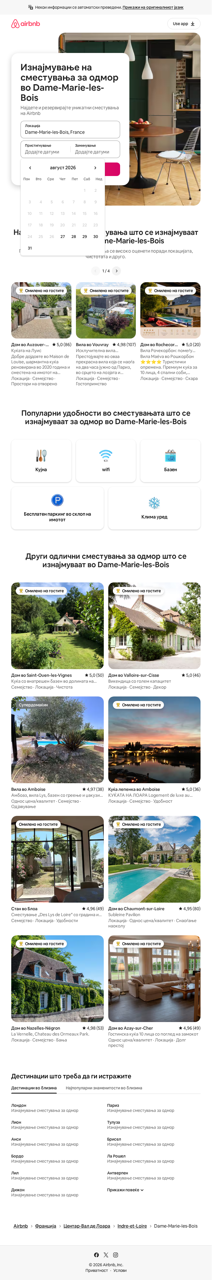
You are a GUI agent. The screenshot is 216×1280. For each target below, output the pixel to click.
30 (95, 236)
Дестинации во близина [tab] (34, 1087)
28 (73, 236)
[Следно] (116, 270)
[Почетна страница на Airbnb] (25, 23)
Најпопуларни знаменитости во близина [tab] (104, 1087)
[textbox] (45, 151)
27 (62, 236)
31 (30, 248)
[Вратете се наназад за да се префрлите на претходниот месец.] (30, 168)
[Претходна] (95, 270)
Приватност (97, 1270)
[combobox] (70, 132)
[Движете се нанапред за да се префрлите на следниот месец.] (95, 168)
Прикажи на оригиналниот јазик (153, 7)
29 (84, 236)
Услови (120, 1270)
